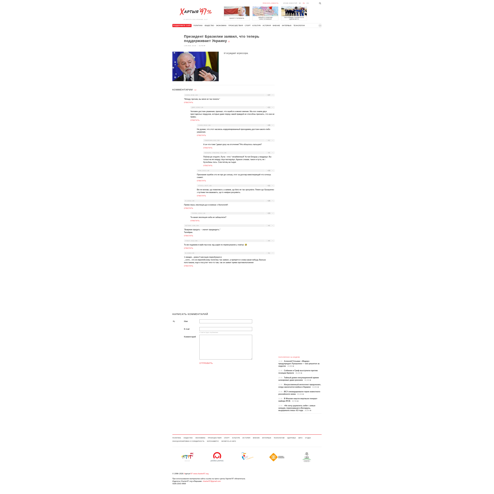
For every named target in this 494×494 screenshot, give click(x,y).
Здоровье (291, 438)
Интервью (287, 25)
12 (229, 41)
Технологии (299, 25)
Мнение (276, 25)
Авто (300, 438)
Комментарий (190, 337)
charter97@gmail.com (212, 481)
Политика (198, 25)
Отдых (308, 438)
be (300, 3)
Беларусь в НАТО (229, 441)
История (267, 25)
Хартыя (195, 11)
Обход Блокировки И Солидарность (188, 441)
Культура (256, 25)
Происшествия (235, 25)
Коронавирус (213, 441)
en (308, 3)
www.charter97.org (201, 474)
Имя (186, 321)
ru (304, 3)
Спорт (247, 25)
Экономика (221, 25)
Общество (209, 25)
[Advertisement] (223, 291)
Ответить (188, 102)
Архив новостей (290, 3)
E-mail (186, 329)
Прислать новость (271, 3)
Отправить (206, 363)
